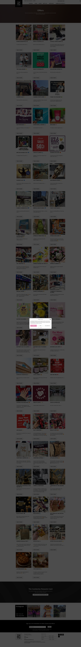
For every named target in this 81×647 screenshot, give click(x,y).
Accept (34, 325)
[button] (50, 319)
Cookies (40, 327)
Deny (40, 325)
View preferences (47, 325)
